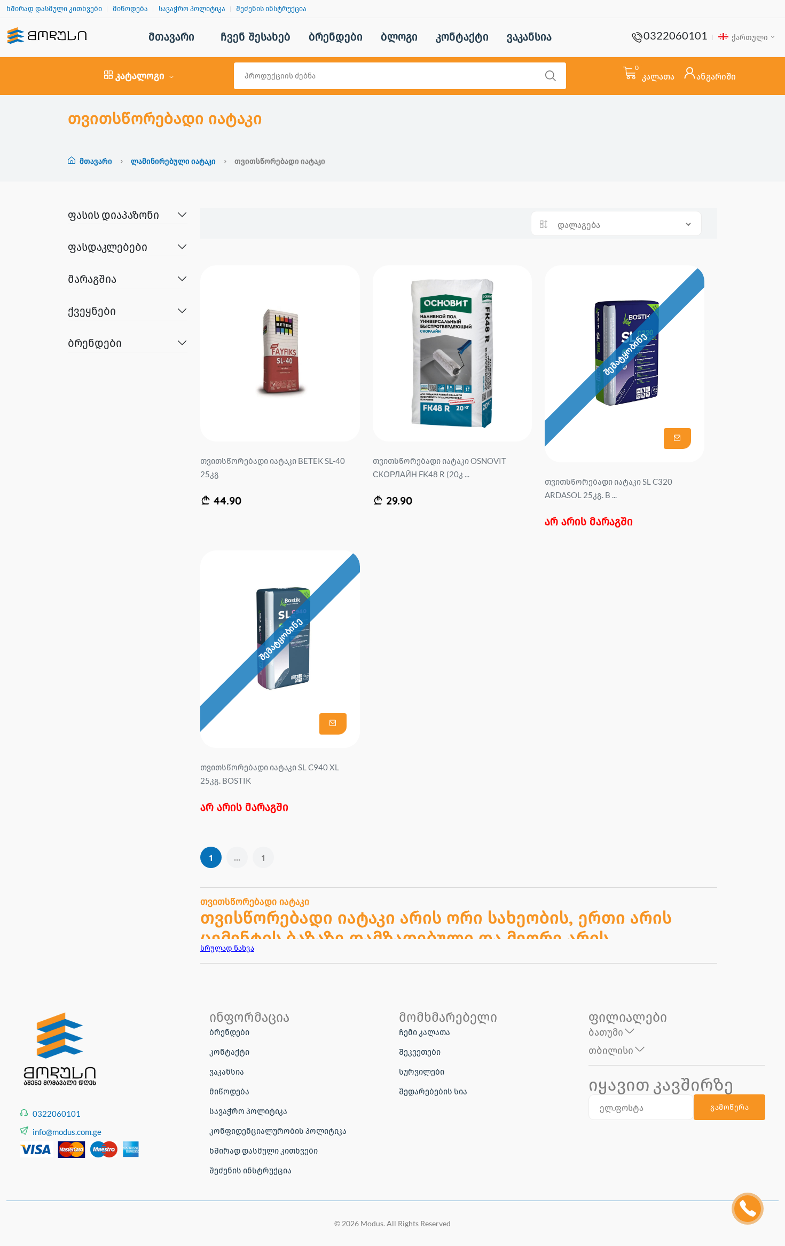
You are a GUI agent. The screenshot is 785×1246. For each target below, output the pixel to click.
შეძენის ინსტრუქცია (271, 8)
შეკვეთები (420, 1051)
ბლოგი (399, 36)
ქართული (749, 37)
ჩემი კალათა (424, 1032)
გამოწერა (729, 1107)
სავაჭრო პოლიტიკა (192, 8)
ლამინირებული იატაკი (174, 160)
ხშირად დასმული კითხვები (54, 8)
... (237, 857)
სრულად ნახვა (227, 947)
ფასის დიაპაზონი (113, 214)
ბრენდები (336, 36)
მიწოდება (130, 8)
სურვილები (421, 1071)
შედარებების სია (433, 1091)
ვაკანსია (529, 36)
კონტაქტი (462, 36)
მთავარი (171, 36)
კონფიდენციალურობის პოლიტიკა (278, 1130)
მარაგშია (92, 278)
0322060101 (675, 35)
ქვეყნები (92, 310)
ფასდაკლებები (107, 246)
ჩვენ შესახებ (256, 36)
